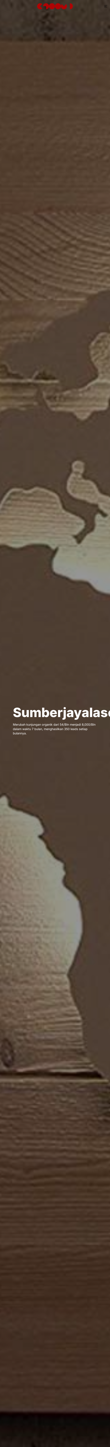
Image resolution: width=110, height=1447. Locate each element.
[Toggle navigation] (89, 6)
